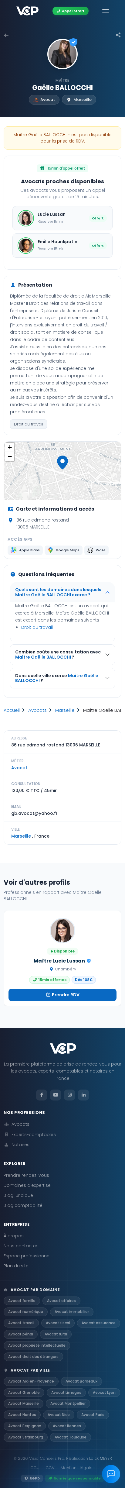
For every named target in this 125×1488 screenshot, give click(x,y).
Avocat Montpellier (68, 1403)
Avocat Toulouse (70, 1437)
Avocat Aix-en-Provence (31, 1381)
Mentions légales (78, 1468)
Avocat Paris (92, 1414)
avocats (37, 710)
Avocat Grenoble (24, 1392)
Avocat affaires (61, 1300)
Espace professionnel (27, 1256)
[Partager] (118, 35)
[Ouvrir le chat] (111, 1474)
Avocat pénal (20, 1334)
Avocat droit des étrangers (33, 1356)
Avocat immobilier (72, 1311)
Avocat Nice (59, 1414)
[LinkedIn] (83, 1095)
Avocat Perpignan (24, 1425)
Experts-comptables (34, 1135)
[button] (62, 463)
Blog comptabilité (23, 1205)
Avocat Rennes (67, 1425)
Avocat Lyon (104, 1392)
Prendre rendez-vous (26, 1175)
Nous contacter (20, 1246)
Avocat (19, 768)
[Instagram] (69, 1095)
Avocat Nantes (22, 1414)
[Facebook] (41, 1095)
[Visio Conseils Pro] (27, 11)
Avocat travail (21, 1322)
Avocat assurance (99, 1322)
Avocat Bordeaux (81, 1381)
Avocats (20, 1124)
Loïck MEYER (100, 1458)
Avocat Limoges (66, 1392)
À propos (14, 1236)
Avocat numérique (25, 1311)
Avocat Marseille (23, 1403)
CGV (50, 1468)
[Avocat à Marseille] (6, 35)
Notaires (20, 1145)
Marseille (65, 710)
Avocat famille (21, 1300)
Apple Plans (29, 550)
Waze (101, 550)
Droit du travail (28, 424)
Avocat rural (56, 1334)
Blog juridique (18, 1195)
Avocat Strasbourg (25, 1437)
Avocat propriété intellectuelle (37, 1345)
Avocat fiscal (58, 1322)
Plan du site (16, 1266)
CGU (34, 1468)
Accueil (12, 710)
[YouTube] (55, 1095)
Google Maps (67, 550)
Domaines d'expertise (27, 1185)
